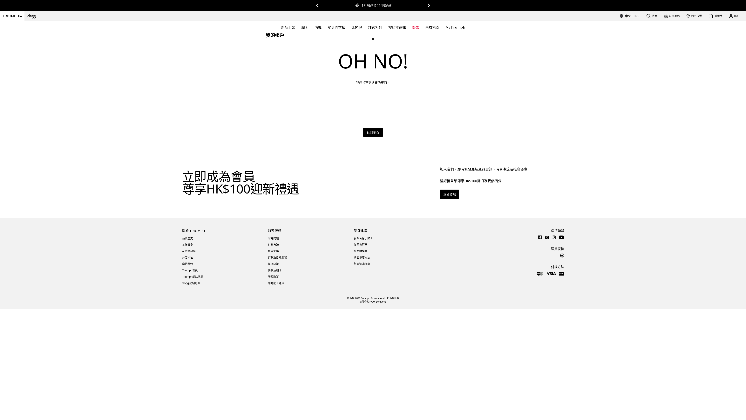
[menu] (632, 16)
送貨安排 (273, 251)
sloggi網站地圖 (191, 283)
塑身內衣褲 (336, 27)
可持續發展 (189, 251)
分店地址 (187, 257)
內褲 (318, 27)
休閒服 (356, 27)
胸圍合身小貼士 (363, 238)
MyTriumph (455, 27)
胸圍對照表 (360, 251)
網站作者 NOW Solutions (373, 301)
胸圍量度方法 (362, 257)
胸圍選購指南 (362, 264)
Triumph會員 (190, 270)
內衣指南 (432, 27)
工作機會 (187, 244)
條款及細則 (274, 270)
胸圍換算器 (360, 244)
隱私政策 (273, 276)
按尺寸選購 (397, 27)
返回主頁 (373, 132)
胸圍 (304, 27)
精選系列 (375, 27)
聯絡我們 (187, 264)
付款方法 (273, 244)
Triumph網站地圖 (192, 276)
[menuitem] (628, 16)
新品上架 (288, 27)
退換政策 (273, 264)
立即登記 (449, 194)
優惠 (415, 27)
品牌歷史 (187, 238)
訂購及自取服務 (277, 257)
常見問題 (273, 238)
